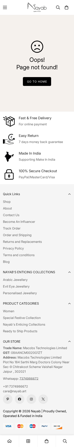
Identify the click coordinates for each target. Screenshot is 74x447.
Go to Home (37, 81)
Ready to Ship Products (20, 331)
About (7, 208)
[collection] (28, 441)
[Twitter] (43, 399)
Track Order (12, 228)
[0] (66, 7)
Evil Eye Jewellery (16, 286)
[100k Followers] (31, 399)
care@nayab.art (14, 391)
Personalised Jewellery (20, 293)
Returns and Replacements (22, 242)
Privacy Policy (13, 248)
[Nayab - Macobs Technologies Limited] (37, 7)
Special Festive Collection (22, 318)
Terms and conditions (19, 255)
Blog (6, 262)
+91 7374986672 (15, 386)
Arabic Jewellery (15, 280)
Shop (7, 202)
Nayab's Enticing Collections (24, 324)
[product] (9, 441)
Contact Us (11, 215)
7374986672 (29, 379)
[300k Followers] (19, 399)
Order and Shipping (17, 235)
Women (8, 311)
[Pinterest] (7, 399)
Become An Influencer (19, 222)
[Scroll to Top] (67, 426)
